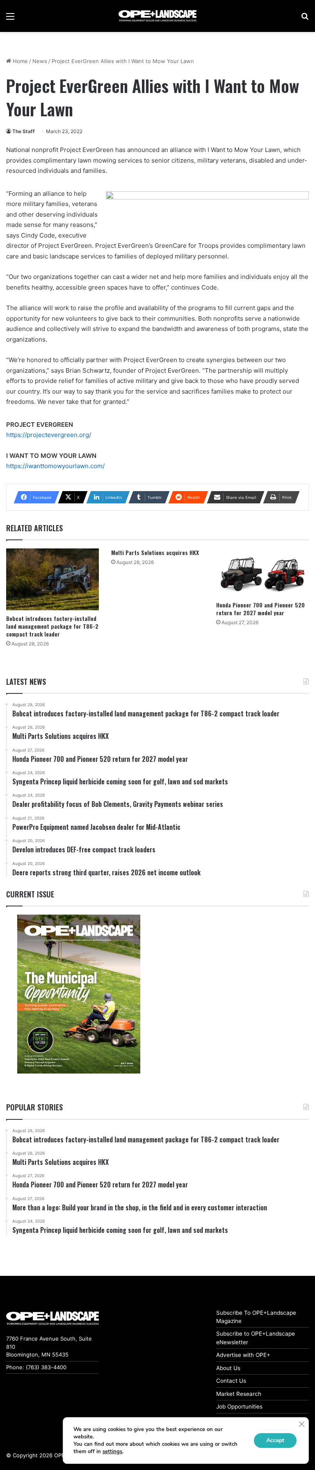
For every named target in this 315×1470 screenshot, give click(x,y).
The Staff (23, 131)
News (39, 61)
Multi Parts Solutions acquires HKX (155, 552)
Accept (275, 1440)
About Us (228, 1368)
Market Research (238, 1394)
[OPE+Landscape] (157, 16)
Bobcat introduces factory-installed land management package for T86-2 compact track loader (52, 626)
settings (112, 1451)
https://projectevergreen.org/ (48, 435)
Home (19, 61)
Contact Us (231, 1380)
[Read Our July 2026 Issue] (78, 994)
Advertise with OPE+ (243, 1355)
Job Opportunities (239, 1406)
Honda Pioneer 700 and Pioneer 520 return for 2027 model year (260, 608)
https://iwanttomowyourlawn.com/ (55, 466)
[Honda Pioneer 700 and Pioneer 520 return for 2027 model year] (262, 572)
